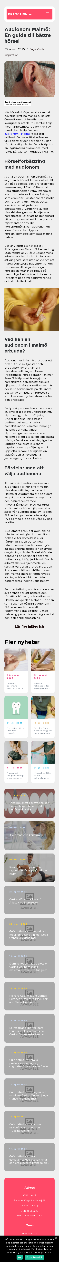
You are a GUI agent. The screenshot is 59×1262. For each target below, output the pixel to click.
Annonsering (29, 1233)
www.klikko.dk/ (33, 1215)
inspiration (11, 55)
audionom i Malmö (17, 133)
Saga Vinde (37, 49)
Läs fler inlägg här (29, 626)
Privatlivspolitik (34, 1257)
